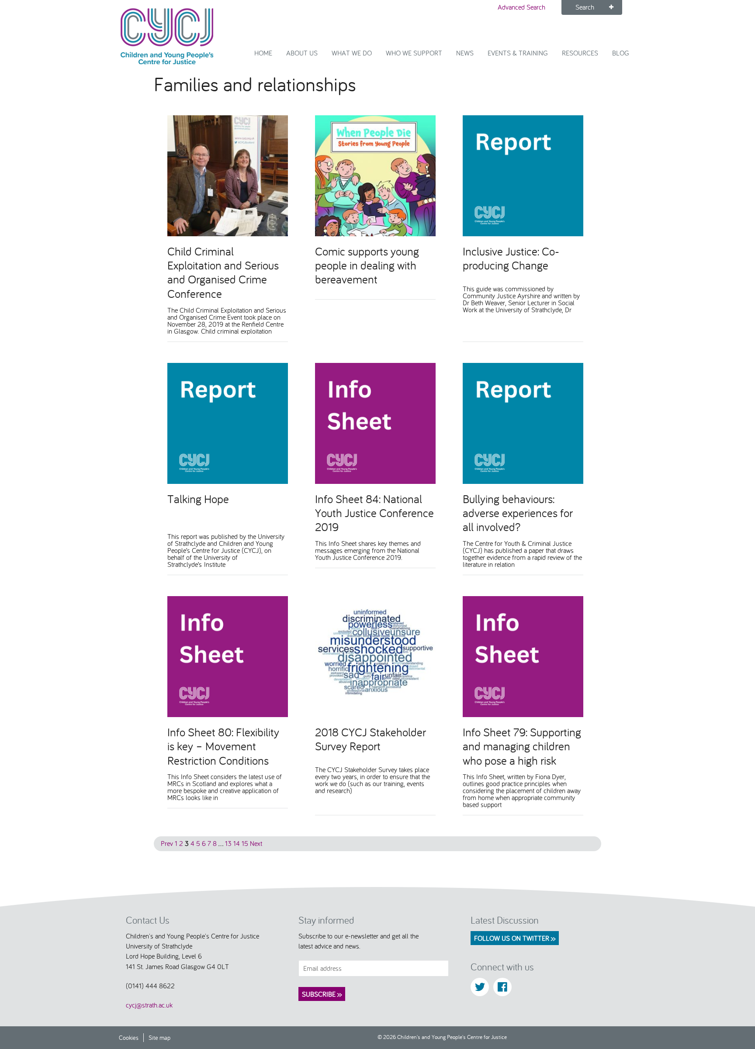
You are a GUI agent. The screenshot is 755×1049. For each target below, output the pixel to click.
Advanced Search (521, 7)
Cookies (129, 1037)
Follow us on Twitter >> (514, 938)
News (465, 52)
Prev (167, 843)
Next (256, 843)
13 (228, 843)
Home (263, 52)
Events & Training (518, 52)
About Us (302, 52)
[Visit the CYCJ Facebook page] (502, 987)
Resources (580, 52)
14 (236, 843)
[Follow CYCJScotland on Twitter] (480, 987)
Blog (620, 52)
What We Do (352, 52)
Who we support (414, 52)
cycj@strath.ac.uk (149, 1005)
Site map (159, 1037)
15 (245, 843)
